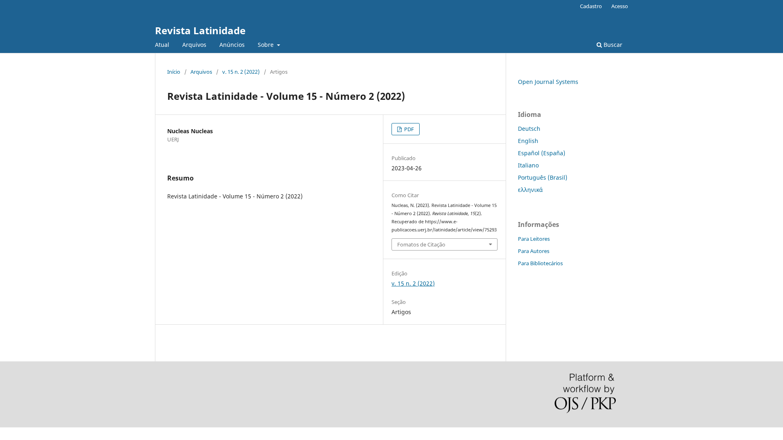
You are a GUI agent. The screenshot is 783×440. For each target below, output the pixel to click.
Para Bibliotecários (540, 263)
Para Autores (533, 251)
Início (173, 71)
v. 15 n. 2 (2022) (241, 71)
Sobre (266, 44)
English (528, 141)
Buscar (612, 44)
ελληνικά (530, 190)
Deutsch (529, 128)
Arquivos (194, 44)
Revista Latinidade (200, 30)
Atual (162, 44)
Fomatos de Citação (421, 244)
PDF (408, 129)
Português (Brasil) (542, 177)
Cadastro (591, 6)
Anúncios (232, 44)
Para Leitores (534, 238)
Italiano (528, 165)
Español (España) (541, 153)
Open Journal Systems (548, 82)
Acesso (619, 6)
